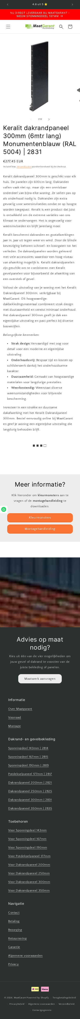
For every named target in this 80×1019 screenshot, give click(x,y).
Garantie (14, 947)
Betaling (14, 921)
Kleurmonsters (40, 517)
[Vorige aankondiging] (7, 4)
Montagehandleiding (40, 529)
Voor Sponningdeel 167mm (27, 839)
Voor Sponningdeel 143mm (27, 830)
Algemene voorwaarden (25, 955)
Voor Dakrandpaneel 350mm (29, 890)
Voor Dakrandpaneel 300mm (29, 882)
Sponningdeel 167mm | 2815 (28, 757)
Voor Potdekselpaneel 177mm (29, 856)
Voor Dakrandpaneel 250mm (29, 873)
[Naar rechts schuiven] (49, 119)
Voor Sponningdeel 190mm (27, 847)
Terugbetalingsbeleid (64, 997)
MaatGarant (20, 997)
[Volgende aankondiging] (72, 4)
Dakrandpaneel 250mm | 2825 (30, 791)
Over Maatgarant (20, 709)
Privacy (13, 964)
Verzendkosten (24, 167)
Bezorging (15, 930)
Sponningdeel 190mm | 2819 (28, 765)
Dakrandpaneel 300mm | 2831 (30, 800)
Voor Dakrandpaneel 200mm (29, 864)
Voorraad (14, 717)
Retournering (17, 938)
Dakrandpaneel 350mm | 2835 (30, 808)
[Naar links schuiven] (30, 119)
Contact (13, 912)
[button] (8, 26)
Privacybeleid (16, 1004)
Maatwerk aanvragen (40, 678)
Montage (14, 726)
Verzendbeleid (66, 1004)
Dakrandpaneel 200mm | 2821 (30, 782)
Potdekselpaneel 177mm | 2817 (30, 774)
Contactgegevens (42, 1010)
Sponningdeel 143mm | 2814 (28, 748)
